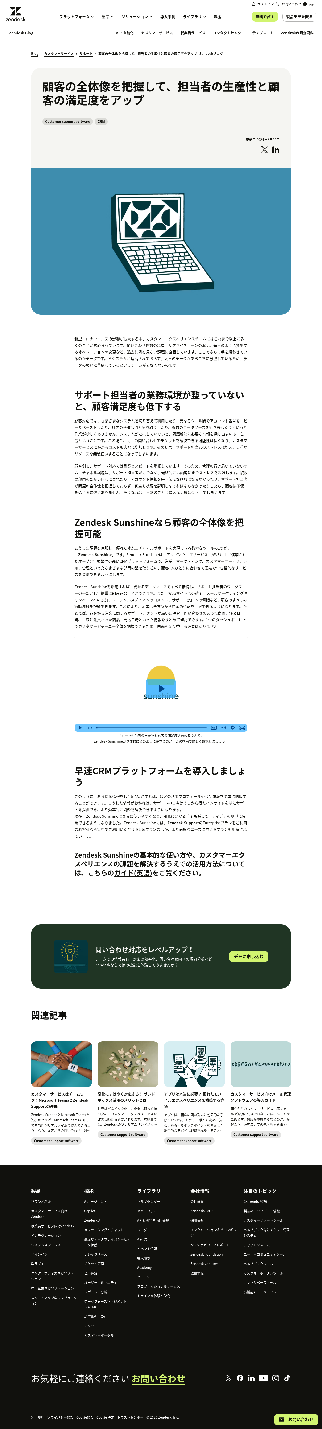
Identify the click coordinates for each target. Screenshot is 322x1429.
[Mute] (223, 728)
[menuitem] (309, 3)
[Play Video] (80, 728)
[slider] (152, 728)
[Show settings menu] (232, 728)
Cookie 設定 (105, 1417)
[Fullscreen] (242, 728)
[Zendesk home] (17, 14)
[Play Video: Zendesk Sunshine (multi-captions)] (161, 688)
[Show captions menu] (214, 728)
